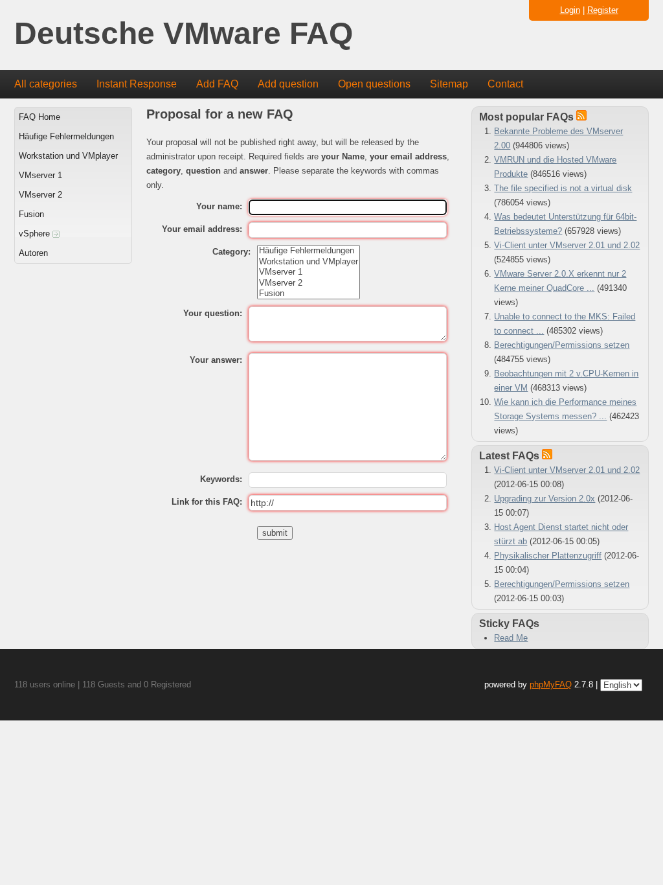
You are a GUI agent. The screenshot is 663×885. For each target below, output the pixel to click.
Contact (505, 83)
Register (602, 10)
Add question (288, 83)
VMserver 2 (40, 195)
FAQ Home (39, 117)
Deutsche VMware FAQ (183, 34)
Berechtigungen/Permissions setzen (561, 345)
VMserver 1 (40, 175)
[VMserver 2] (308, 283)
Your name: (219, 206)
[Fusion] (308, 293)
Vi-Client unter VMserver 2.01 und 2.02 (567, 245)
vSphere (35, 233)
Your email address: (202, 229)
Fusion (31, 214)
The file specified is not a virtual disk (563, 188)
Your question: (212, 313)
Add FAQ (217, 83)
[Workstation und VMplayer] (308, 262)
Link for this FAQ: (207, 502)
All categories (45, 83)
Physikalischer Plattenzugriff (547, 555)
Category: (231, 252)
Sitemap (449, 83)
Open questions (374, 83)
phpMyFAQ (551, 684)
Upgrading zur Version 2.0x (544, 498)
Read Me (511, 638)
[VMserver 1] (308, 272)
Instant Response (136, 83)
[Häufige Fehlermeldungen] (308, 251)
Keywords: (221, 479)
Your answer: (216, 360)
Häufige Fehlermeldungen (66, 136)
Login (570, 10)
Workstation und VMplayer (68, 156)
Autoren (33, 253)
